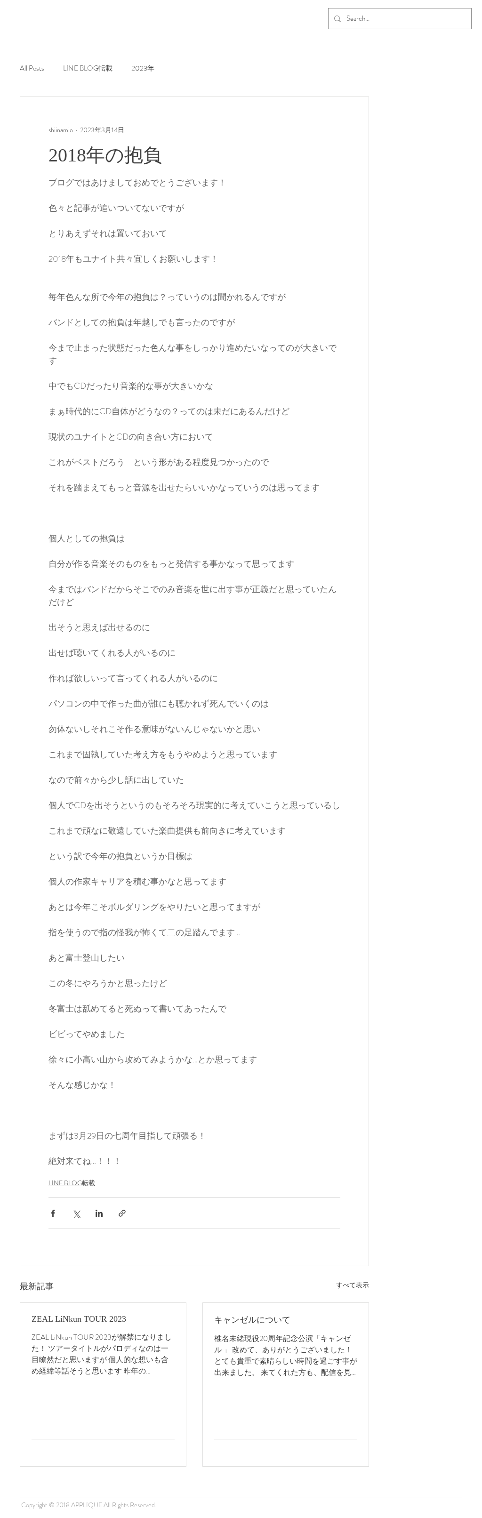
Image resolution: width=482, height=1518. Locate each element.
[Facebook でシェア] (52, 1213)
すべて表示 (352, 1285)
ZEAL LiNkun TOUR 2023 (79, 1319)
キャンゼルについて (252, 1320)
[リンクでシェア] (122, 1213)
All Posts (32, 68)
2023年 (142, 68)
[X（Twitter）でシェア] (76, 1213)
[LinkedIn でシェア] (99, 1213)
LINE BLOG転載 (87, 68)
